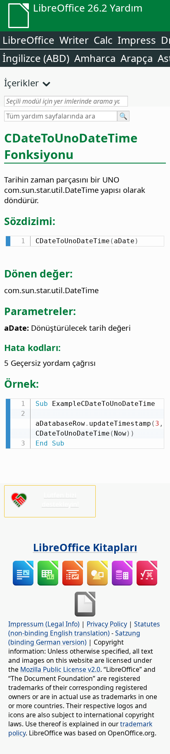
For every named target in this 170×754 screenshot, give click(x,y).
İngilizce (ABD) (35, 58)
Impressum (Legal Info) (44, 623)
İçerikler (21, 82)
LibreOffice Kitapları (85, 547)
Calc (103, 40)
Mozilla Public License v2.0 (60, 669)
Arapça (136, 58)
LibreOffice (28, 40)
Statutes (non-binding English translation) (84, 628)
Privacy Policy (107, 623)
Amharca (95, 58)
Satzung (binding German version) (74, 637)
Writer (74, 40)
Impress (137, 40)
